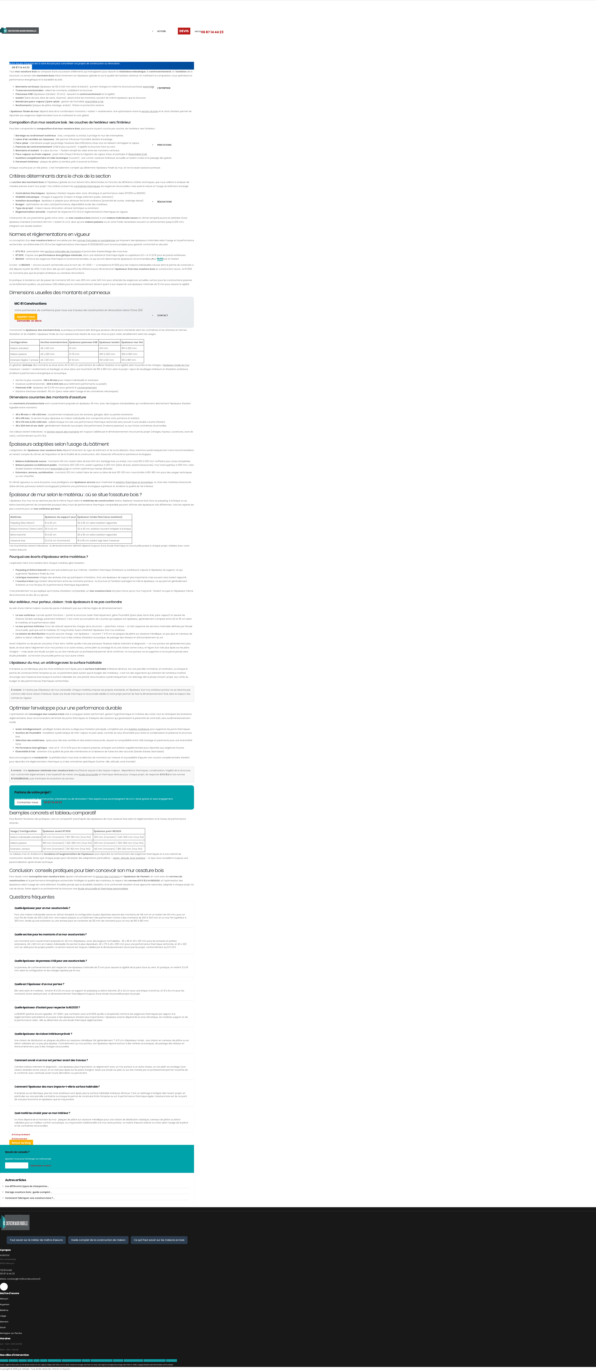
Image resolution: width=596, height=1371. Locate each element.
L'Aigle (3, 1316)
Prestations (164, 144)
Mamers (4, 1321)
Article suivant (19, 1138)
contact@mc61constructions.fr (24, 1278)
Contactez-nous (28, 802)
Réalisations (164, 201)
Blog (160, 258)
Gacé (3, 1327)
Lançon (43, 1360)
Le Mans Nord (54, 1360)
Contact (162, 315)
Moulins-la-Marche (133, 1360)
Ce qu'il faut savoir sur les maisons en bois (159, 1240)
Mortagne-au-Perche (11, 1333)
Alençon (4, 1298)
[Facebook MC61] (4, 1287)
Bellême (4, 1310)
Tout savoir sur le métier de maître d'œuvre (36, 1240)
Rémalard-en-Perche (155, 1360)
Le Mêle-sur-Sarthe (71, 1360)
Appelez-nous (26, 317)
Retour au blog (21, 1143)
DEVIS (184, 31)
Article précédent (21, 1134)
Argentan (4, 1304)
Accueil (161, 31)
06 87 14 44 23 (212, 32)
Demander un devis (29, 321)
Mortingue (118, 1360)
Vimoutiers (171, 1360)
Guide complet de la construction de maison (98, 1240)
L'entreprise (163, 88)
